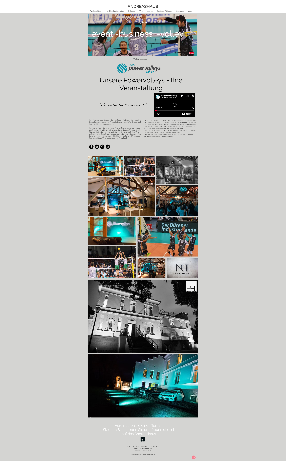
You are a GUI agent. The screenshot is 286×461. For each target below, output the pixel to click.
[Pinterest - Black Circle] (102, 147)
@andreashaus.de (144, 450)
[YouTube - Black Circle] (97, 147)
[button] (194, 457)
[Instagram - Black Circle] (108, 147)
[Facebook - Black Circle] (91, 147)
